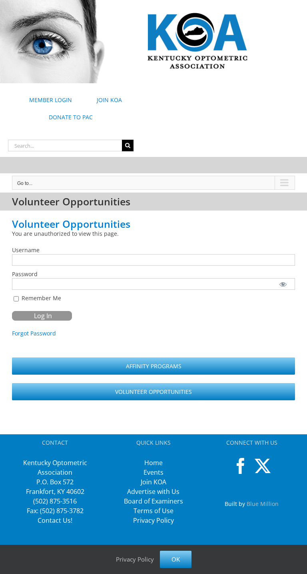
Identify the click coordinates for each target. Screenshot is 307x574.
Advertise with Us (153, 491)
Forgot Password (34, 333)
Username (26, 250)
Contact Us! (55, 520)
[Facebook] (241, 466)
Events (153, 472)
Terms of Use (153, 510)
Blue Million (263, 504)
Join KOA (153, 482)
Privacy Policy (153, 520)
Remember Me (40, 298)
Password (25, 274)
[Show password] (283, 284)
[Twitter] (263, 466)
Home (153, 462)
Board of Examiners (153, 501)
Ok (175, 559)
